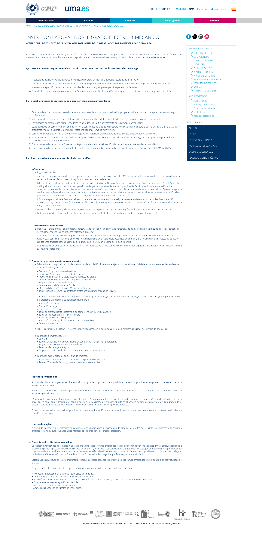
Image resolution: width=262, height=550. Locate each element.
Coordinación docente (204, 108)
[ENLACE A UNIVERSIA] (63, 513)
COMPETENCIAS (201, 56)
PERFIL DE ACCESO (202, 68)
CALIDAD (193, 133)
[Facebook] (188, 36)
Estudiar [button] (88, 20)
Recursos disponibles (203, 115)
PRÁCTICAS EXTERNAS (204, 75)
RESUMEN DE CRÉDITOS (205, 83)
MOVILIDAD (199, 64)
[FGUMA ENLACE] (80, 513)
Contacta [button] (201, 9)
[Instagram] (200, 36)
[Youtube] (206, 36)
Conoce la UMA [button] (46, 20)
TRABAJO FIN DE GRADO (205, 90)
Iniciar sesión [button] (220, 9)
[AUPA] (114, 513)
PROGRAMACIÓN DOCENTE (207, 79)
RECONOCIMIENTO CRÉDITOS (203, 157)
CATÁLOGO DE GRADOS (200, 139)
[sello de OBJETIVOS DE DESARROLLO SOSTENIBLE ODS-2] (46, 513)
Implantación (199, 111)
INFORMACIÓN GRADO (200, 48)
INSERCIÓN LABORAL (204, 60)
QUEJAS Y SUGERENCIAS (201, 151)
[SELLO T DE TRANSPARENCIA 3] (148, 513)
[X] (194, 36)
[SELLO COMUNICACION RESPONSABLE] (131, 513)
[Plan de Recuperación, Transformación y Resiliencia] (198, 513)
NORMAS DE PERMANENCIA (203, 145)
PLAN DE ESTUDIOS (203, 71)
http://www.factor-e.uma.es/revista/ (154, 183)
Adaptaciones (200, 100)
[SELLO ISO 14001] (165, 513)
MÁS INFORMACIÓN (199, 96)
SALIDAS (197, 87)
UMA (28, 25)
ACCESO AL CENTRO (203, 52)
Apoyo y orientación (203, 104)
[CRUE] (97, 513)
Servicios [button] (214, 20)
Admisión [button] (130, 20)
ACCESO (193, 127)
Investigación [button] (172, 20)
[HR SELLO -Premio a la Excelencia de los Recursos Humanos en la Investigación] (182, 513)
